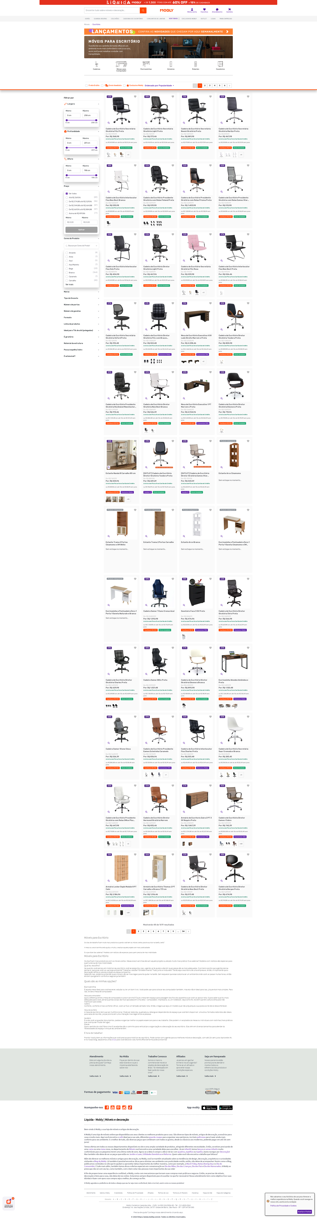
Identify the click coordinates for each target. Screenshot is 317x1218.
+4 (241, 155)
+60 (241, 844)
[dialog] (290, 1204)
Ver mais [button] (69, 284)
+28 (128, 913)
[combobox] (79, 246)
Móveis (87, 24)
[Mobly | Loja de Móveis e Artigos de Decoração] (166, 10)
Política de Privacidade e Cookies (283, 1206)
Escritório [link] (96, 24)
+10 (128, 499)
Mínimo (68, 111)
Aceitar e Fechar (304, 1212)
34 (183, 931)
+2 (203, 361)
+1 (166, 775)
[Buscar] (143, 10)
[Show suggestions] (96, 246)
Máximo (86, 111)
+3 (128, 155)
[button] (161, 85)
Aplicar (81, 230)
